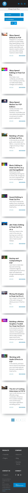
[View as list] (15, 23)
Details (4, 491)
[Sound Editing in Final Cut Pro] (4, 196)
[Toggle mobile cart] (18, 4)
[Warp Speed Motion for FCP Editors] (4, 101)
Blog (17, 458)
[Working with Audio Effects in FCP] (4, 356)
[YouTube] (18, 475)
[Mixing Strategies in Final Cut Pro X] (4, 292)
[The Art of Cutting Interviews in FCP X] (4, 387)
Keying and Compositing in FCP (15, 260)
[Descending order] (22, 14)
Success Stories (18, 463)
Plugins (5, 458)
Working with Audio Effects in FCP (16, 359)
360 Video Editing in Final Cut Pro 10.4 (16, 227)
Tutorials (5, 454)
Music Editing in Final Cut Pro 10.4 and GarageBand (16, 167)
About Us (19, 454)
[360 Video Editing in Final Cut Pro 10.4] (4, 223)
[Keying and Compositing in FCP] (4, 257)
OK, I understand (19, 485)
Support (5, 475)
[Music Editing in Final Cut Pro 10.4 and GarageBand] (4, 164)
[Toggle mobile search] (21, 4)
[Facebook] (15, 475)
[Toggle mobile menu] (25, 4)
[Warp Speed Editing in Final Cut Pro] (4, 69)
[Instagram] (20, 475)
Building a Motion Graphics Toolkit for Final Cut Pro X (16, 324)
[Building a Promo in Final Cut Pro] (4, 134)
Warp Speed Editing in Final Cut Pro (17, 73)
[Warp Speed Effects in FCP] (4, 34)
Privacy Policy (7, 489)
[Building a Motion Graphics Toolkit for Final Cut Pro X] (4, 320)
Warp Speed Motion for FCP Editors (15, 104)
